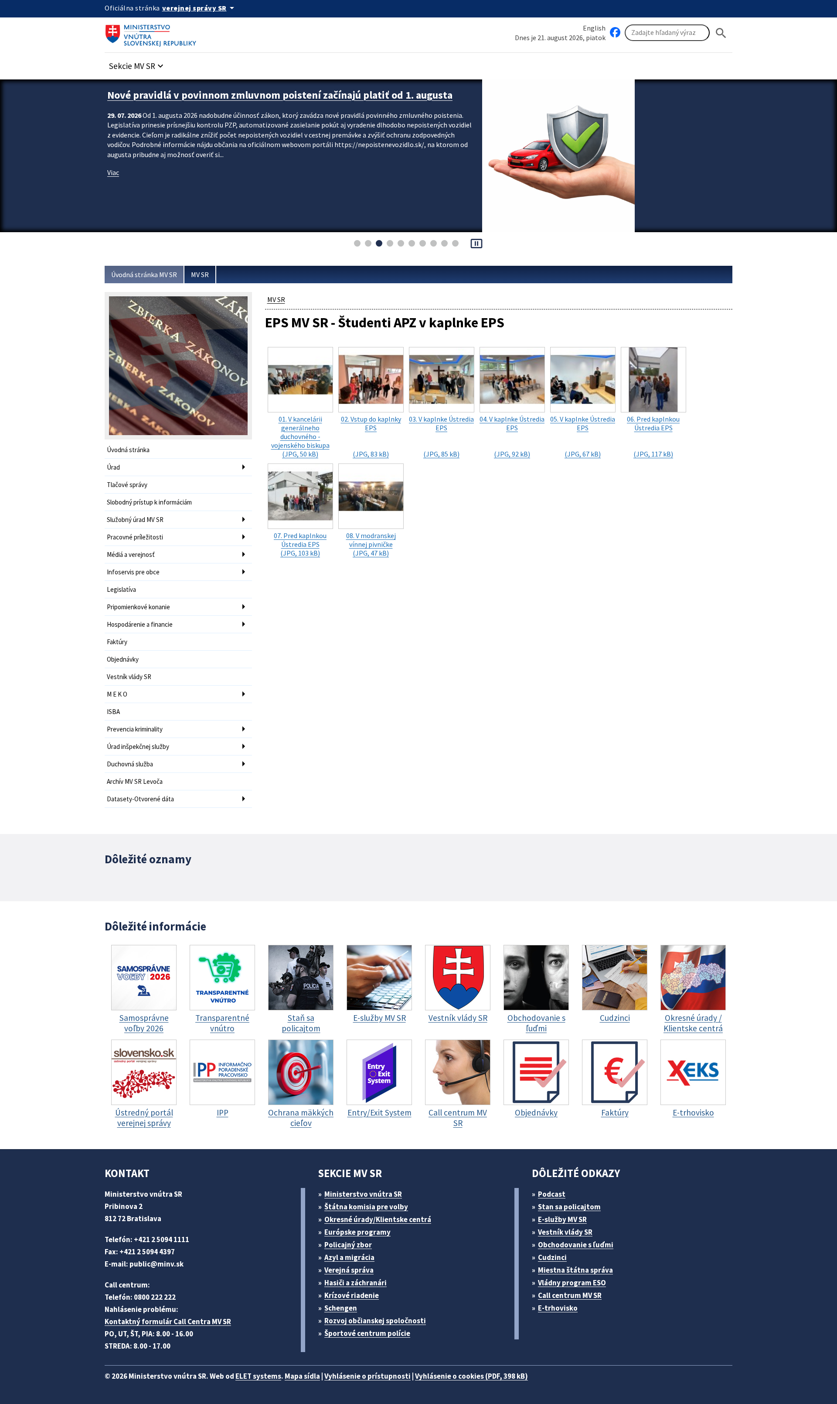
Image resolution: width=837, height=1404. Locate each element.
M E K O (117, 694)
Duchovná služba (130, 764)
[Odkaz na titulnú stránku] (153, 32)
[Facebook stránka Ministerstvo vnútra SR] (615, 32)
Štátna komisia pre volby (366, 1207)
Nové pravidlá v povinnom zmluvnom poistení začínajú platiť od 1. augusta (280, 95)
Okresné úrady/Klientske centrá (377, 1219)
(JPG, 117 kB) (653, 436)
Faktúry (117, 642)
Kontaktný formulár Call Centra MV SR (168, 1321)
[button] (137, 63)
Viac (113, 172)
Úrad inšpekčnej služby (138, 746)
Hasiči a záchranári (355, 1282)
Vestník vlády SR (129, 677)
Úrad (113, 467)
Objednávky (123, 659)
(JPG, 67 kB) (582, 436)
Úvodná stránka (128, 450)
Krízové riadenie (351, 1295)
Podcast (551, 1194)
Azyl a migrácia (349, 1257)
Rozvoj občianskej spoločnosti (375, 1320)
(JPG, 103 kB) (300, 544)
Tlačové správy (127, 485)
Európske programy (357, 1232)
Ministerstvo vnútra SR (363, 1194)
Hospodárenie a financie (140, 624)
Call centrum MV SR (570, 1295)
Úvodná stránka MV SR (144, 274)
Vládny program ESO (572, 1282)
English (594, 28)
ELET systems (258, 1376)
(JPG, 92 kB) (512, 436)
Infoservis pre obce (133, 572)
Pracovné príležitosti (135, 537)
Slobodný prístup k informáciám (149, 502)
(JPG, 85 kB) (441, 436)
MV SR (200, 274)
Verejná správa (349, 1270)
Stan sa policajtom (569, 1207)
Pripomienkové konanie (138, 607)
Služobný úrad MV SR (135, 519)
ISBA (113, 711)
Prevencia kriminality (135, 729)
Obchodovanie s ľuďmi (575, 1245)
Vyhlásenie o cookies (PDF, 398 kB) (471, 1376)
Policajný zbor (348, 1245)
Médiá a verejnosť (131, 554)
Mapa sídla (302, 1376)
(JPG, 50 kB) (300, 436)
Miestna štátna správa (575, 1270)
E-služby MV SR (562, 1219)
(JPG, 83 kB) (371, 436)
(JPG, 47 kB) (371, 544)
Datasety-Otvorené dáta (140, 799)
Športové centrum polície (367, 1333)
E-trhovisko (558, 1308)
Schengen (340, 1308)
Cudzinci (552, 1257)
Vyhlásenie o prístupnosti (367, 1376)
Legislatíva (121, 589)
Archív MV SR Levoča (135, 781)
